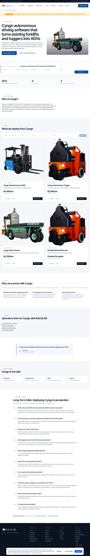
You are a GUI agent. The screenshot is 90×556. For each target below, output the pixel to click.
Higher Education (33, 538)
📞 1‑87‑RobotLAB (73, 1)
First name (33, 69)
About (67, 5)
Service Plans (78, 532)
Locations (53, 5)
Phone (61, 69)
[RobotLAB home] (8, 5)
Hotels (31, 530)
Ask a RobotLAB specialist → (40, 516)
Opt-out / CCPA (78, 545)
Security (47, 536)
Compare (8, 198)
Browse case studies (53, 516)
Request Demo (83, 5)
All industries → (33, 541)
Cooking (47, 534)
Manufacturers (39, 5)
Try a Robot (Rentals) (80, 534)
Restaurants (32, 532)
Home (3, 10)
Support (83, 1)
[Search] (76, 5)
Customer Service (49, 538)
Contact (62, 538)
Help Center (78, 530)
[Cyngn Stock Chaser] (23, 235)
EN (85, 1)
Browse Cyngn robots (9, 53)
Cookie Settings (78, 547)
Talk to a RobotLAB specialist (27, 53)
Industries (22, 5)
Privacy (77, 541)
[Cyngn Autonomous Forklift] (23, 170)
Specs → (14, 198)
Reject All (59, 551)
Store (47, 5)
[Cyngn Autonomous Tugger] (67, 170)
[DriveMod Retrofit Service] (67, 235)
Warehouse (32, 536)
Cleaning (47, 530)
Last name (47, 69)
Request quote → (38, 198)
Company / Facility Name (21, 69)
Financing (79, 1)
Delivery (47, 532)
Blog (61, 536)
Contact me (81, 72)
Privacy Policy (39, 552)
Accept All (78, 551)
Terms (76, 543)
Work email (4, 69)
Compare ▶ (83, 135)
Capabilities (30, 5)
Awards (62, 534)
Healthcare (32, 534)
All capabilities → (49, 541)
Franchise (60, 5)
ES (87, 1)
